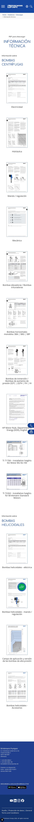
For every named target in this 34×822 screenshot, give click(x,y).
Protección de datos (16, 810)
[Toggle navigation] (3, 6)
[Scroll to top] (30, 814)
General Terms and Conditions (17, 811)
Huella (4, 810)
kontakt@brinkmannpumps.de (9, 764)
